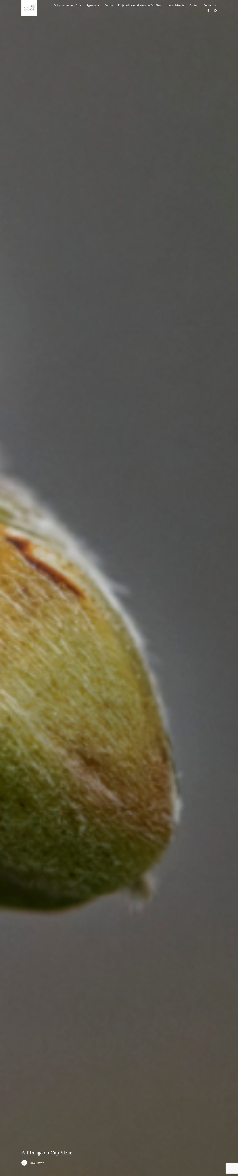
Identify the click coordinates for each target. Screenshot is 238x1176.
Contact (193, 5)
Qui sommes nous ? (65, 5)
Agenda (91, 5)
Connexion (210, 5)
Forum (109, 5)
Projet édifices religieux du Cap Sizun (140, 5)
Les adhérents (175, 5)
